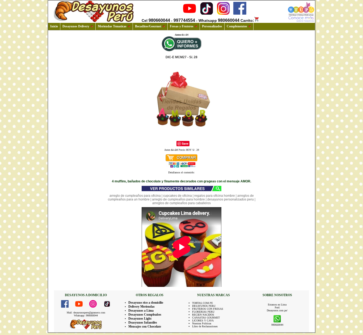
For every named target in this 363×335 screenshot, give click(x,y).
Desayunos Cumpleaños (144, 314)
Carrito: (247, 20)
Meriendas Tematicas (112, 26)
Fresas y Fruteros (181, 26)
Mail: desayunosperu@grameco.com (86, 312)
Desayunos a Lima (141, 310)
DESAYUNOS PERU (204, 305)
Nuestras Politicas (201, 323)
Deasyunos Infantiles (142, 322)
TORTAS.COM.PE (202, 303)
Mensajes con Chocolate (144, 326)
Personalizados (212, 26)
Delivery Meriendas (141, 306)
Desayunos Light (139, 318)
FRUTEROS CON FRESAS (207, 308)
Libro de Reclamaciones (205, 326)
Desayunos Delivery (75, 26)
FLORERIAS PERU (203, 311)
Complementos (237, 26)
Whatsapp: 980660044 (86, 315)
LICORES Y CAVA (203, 320)
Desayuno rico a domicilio (145, 302)
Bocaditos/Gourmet (148, 26)
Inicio (54, 26)
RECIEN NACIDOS (203, 314)
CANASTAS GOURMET (206, 317)
